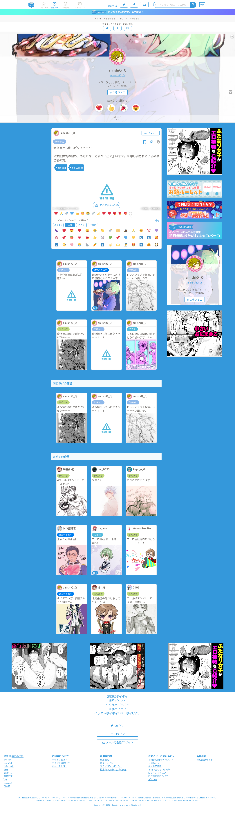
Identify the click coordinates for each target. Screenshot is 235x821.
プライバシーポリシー (111, 766)
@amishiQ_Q (117, 75)
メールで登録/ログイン (119, 742)
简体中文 (8, 772)
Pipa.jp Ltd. (136, 805)
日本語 (7, 786)
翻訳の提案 (18, 756)
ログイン (119, 725)
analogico (124, 805)
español (8, 762)
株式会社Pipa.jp (204, 759)
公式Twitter (154, 762)
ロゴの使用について (158, 776)
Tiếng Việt (9, 766)
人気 (70, 225)
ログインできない (157, 772)
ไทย (6, 779)
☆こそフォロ (117, 92)
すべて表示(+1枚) (109, 205)
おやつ (81, 225)
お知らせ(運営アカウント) (161, 759)
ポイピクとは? (59, 759)
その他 (93, 225)
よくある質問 (155, 766)
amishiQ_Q (117, 70)
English (7, 759)
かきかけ (59, 141)
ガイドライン (106, 762)
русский (8, 782)
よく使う (58, 225)
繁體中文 (8, 776)
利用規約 (104, 759)
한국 (6, 769)
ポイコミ (152, 779)
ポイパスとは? (59, 766)
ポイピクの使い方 (61, 762)
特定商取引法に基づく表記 (113, 769)
